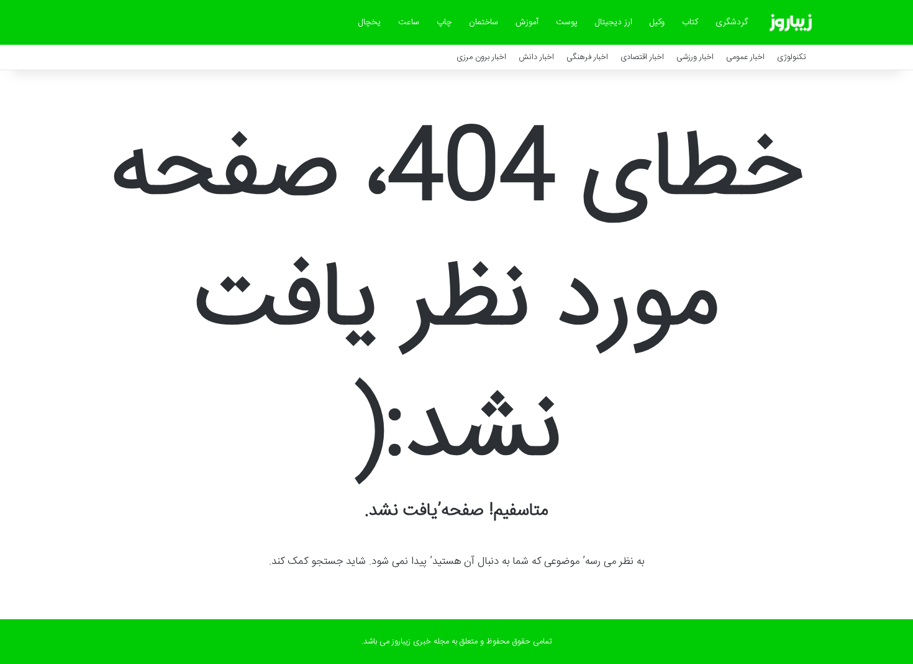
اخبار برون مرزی (481, 57)
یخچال (369, 22)
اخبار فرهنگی (587, 57)
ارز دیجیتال (613, 22)
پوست (567, 22)
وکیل (657, 22)
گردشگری (731, 22)
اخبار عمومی (745, 57)
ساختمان (483, 22)
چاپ (444, 22)
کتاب (690, 22)
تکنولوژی (791, 57)
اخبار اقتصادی (642, 57)
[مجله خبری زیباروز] (790, 22)
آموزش (527, 22)
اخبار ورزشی (695, 57)
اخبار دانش (536, 57)
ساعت (408, 22)
